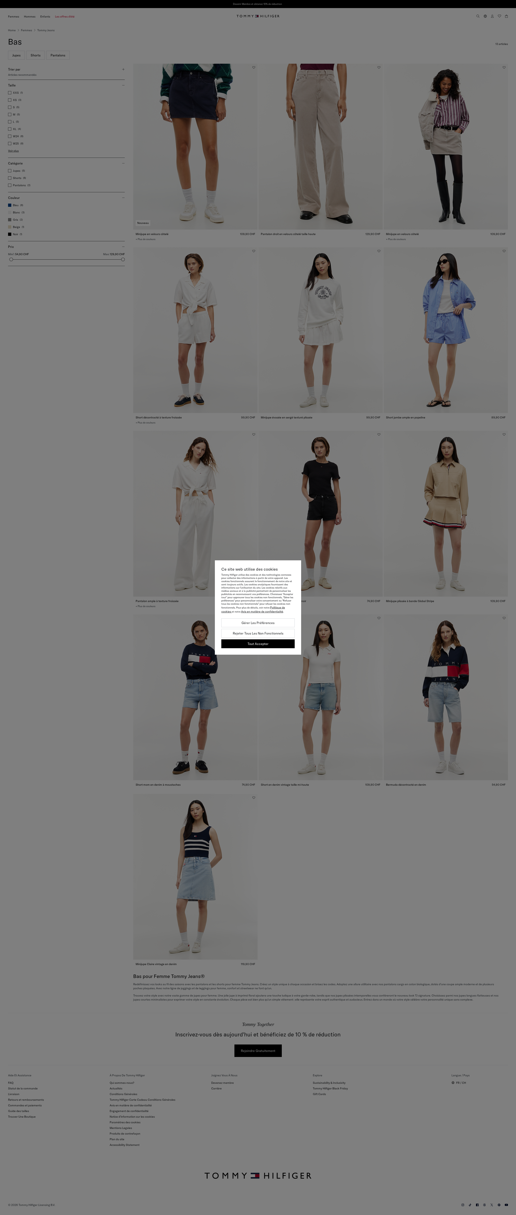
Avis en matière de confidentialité (262, 611)
